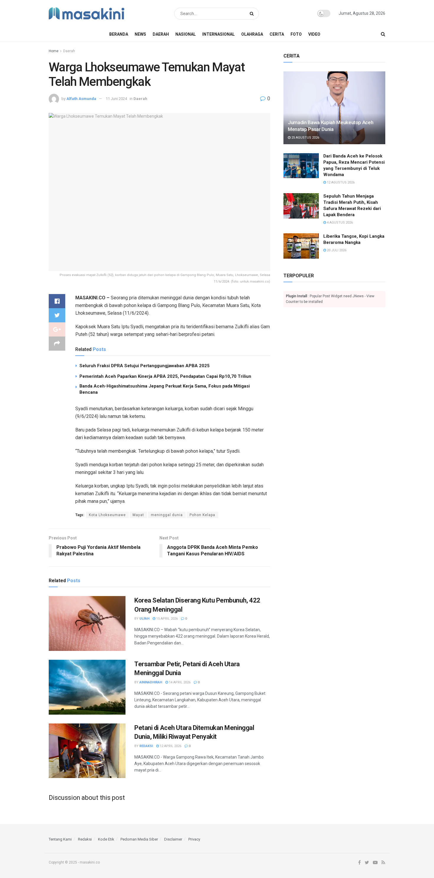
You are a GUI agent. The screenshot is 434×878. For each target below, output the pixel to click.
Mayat (138, 515)
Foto (296, 34)
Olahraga (252, 34)
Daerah (161, 34)
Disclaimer (173, 839)
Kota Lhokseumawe (107, 515)
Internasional (218, 34)
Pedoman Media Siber (139, 839)
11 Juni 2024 (116, 98)
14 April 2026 (179, 682)
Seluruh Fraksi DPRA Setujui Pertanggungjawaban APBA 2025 (144, 365)
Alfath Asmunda (81, 98)
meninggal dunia (167, 515)
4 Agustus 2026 (339, 222)
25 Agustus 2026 (305, 138)
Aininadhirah (150, 682)
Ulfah (144, 619)
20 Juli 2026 (336, 250)
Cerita (277, 34)
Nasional (185, 34)
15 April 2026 (166, 619)
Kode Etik (106, 839)
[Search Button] (253, 13)
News (140, 34)
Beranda (118, 34)
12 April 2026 (170, 746)
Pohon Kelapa (202, 515)
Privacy (194, 839)
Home (53, 51)
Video (314, 34)
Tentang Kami (60, 839)
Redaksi (146, 746)
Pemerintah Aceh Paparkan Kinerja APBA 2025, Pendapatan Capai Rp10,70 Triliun (165, 376)
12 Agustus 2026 (340, 182)
